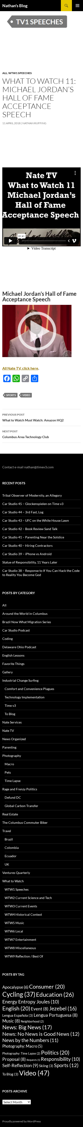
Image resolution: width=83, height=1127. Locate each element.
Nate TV (8, 731)
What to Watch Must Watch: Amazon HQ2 (33, 417)
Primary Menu (77, 5)
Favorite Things (13, 664)
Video (26, 395)
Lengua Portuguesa (56, 1015)
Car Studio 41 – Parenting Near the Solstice (33, 537)
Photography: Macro (22, 1046)
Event (39, 1008)
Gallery (7, 672)
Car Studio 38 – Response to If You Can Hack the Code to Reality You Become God (41, 573)
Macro (9, 764)
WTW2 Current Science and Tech (28, 898)
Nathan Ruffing (34, 123)
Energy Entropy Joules (30, 1001)
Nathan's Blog (14, 5)
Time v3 (10, 705)
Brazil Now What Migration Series (26, 622)
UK (7, 864)
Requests (33, 1059)
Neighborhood (32, 1021)
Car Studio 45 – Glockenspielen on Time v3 (32, 504)
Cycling (18, 994)
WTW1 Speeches (20, 73)
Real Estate (10, 814)
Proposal (14, 1059)
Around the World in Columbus (24, 614)
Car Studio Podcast (16, 630)
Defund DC (13, 797)
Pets (8, 772)
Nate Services (12, 722)
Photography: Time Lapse (21, 1053)
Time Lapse (13, 781)
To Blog (10, 714)
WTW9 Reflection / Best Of (24, 956)
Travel (6, 831)
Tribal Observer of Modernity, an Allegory (32, 495)
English (16, 1008)
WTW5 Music (14, 923)
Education (55, 994)
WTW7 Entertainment (20, 939)
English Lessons (13, 655)
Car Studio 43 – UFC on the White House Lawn (35, 520)
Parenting (9, 747)
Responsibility (60, 1059)
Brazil (9, 839)
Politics (55, 1052)
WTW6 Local (14, 931)
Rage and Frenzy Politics (19, 789)
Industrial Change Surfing (20, 680)
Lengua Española (17, 1015)
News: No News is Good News (41, 1034)
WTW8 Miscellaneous (20, 948)
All (4, 73)
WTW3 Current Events (21, 906)
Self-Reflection (20, 1065)
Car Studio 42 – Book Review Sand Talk (29, 529)
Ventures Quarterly (16, 873)
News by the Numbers (30, 1040)
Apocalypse (15, 987)
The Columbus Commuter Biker (25, 822)
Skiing (46, 1066)
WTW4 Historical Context (23, 914)
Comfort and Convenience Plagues (29, 689)
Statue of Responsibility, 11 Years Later (29, 562)
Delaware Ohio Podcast (19, 647)
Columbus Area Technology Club (25, 434)
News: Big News (27, 1027)
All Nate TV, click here (20, 368)
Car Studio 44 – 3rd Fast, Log (22, 512)
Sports (11, 395)
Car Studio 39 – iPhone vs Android (27, 554)
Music (11, 1020)
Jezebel (63, 1008)
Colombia (12, 848)
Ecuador (11, 856)
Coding (7, 639)
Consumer (47, 986)
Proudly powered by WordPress (21, 1121)
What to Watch (13, 881)
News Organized (14, 739)
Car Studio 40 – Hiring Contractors (27, 545)
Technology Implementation (24, 697)
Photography (11, 756)
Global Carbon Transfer (21, 806)
